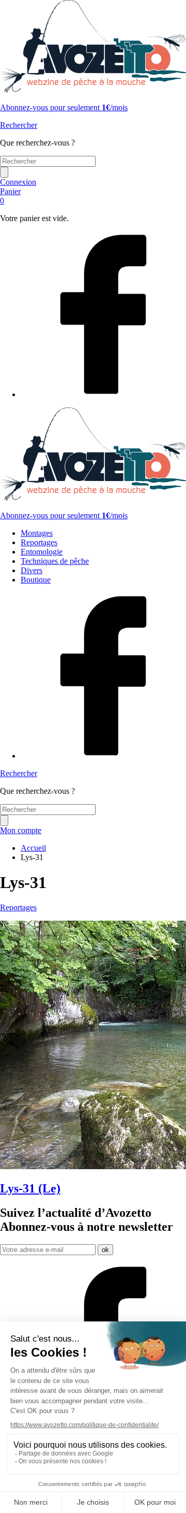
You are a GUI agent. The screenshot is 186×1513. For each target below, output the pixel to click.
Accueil (33, 847)
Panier (10, 196)
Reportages (39, 542)
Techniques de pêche (55, 561)
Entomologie (42, 551)
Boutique (36, 579)
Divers (31, 570)
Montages (37, 533)
